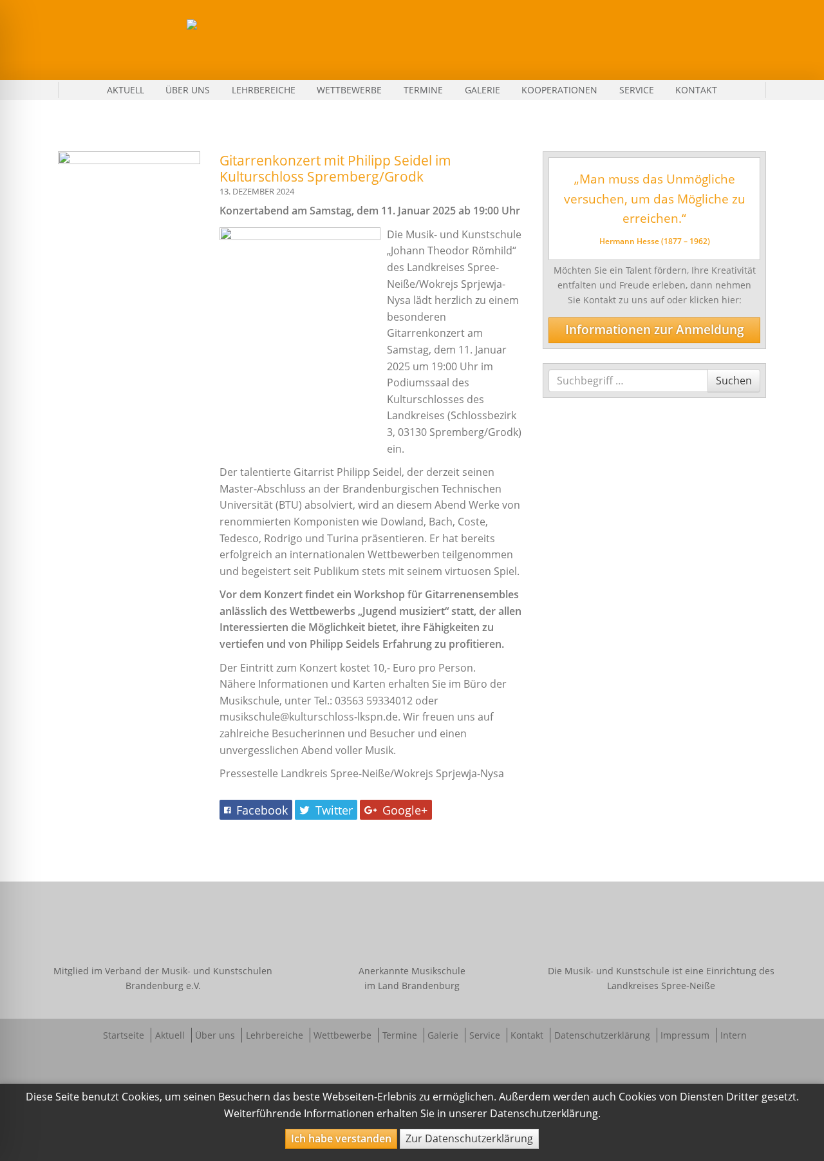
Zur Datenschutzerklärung (469, 1138)
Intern (733, 1035)
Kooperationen (559, 90)
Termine (423, 90)
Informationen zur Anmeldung (654, 329)
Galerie (482, 90)
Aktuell (125, 90)
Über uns (187, 90)
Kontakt (696, 90)
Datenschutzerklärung (602, 1035)
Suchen (733, 380)
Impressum (684, 1035)
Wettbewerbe (349, 90)
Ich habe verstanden (341, 1138)
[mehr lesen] (129, 201)
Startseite (123, 1035)
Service (636, 90)
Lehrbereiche (263, 90)
